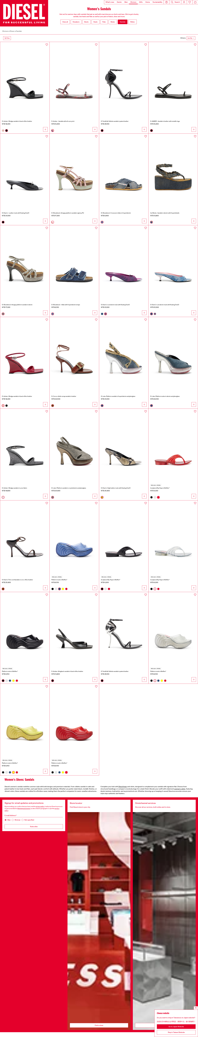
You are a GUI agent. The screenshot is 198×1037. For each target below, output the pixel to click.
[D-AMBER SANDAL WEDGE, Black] (25, 79)
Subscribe (34, 826)
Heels (95, 22)
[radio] (3, 130)
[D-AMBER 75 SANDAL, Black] (74, 629)
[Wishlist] (189, 2)
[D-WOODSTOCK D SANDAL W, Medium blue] (74, 262)
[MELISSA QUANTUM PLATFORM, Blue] (74, 537)
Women (5, 31)
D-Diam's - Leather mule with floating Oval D (15, 213)
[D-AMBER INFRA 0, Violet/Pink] (74, 79)
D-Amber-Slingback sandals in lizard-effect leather (67, 671)
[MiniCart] (195, 2)
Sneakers (76, 22)
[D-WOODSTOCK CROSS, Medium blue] (123, 171)
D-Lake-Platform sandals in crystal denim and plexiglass (68, 488)
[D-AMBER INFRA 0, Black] (173, 79)
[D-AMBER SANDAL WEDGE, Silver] (25, 446)
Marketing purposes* (24, 808)
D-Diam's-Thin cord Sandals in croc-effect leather (17, 580)
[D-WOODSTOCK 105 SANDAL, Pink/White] (74, 171)
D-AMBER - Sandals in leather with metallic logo (165, 121)
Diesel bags (122, 786)
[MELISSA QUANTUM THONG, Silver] (173, 537)
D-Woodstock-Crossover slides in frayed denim (116, 213)
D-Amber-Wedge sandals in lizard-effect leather (17, 121)
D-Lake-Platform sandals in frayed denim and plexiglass (118, 396)
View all (65, 22)
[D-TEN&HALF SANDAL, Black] (123, 79)
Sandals (122, 22)
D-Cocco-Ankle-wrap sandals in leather (63, 396)
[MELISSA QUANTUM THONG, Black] (123, 537)
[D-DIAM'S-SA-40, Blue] (173, 262)
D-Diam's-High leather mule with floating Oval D (116, 488)
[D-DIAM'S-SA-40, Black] (25, 171)
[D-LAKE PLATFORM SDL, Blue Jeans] (123, 354)
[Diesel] (24, 13)
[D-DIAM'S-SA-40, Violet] (123, 262)
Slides (132, 22)
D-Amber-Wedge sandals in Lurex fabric (14, 488)
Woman (17, 820)
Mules (113, 22)
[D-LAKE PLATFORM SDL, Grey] (74, 446)
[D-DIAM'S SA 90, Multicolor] (123, 446)
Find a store (99, 1025)
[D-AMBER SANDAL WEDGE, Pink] (25, 354)
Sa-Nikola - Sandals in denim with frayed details (164, 213)
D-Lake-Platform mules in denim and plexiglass (165, 396)
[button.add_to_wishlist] (46, 44)
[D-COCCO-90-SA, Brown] (74, 354)
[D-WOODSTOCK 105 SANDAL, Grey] (25, 262)
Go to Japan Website (176, 1026)
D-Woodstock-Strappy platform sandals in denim (17, 305)
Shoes (12, 31)
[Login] (184, 2)
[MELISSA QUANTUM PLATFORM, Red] (74, 721)
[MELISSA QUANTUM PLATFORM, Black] (25, 629)
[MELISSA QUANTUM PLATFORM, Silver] (173, 629)
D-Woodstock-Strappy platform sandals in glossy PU (67, 213)
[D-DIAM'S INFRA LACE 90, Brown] (25, 537)
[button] (166, 2)
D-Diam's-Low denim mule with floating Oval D (115, 305)
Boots (86, 22)
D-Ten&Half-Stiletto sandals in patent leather (115, 121)
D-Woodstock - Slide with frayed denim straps (65, 305)
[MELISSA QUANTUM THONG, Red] (173, 446)
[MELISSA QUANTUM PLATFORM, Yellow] (25, 721)
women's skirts (179, 789)
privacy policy (40, 806)
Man (9, 820)
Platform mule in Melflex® (59, 580)
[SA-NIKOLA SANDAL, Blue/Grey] (173, 171)
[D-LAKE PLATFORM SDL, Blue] (173, 354)
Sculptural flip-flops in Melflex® (160, 488)
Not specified (29, 820)
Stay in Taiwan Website (176, 1032)
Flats (104, 22)
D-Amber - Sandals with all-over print (62, 121)
